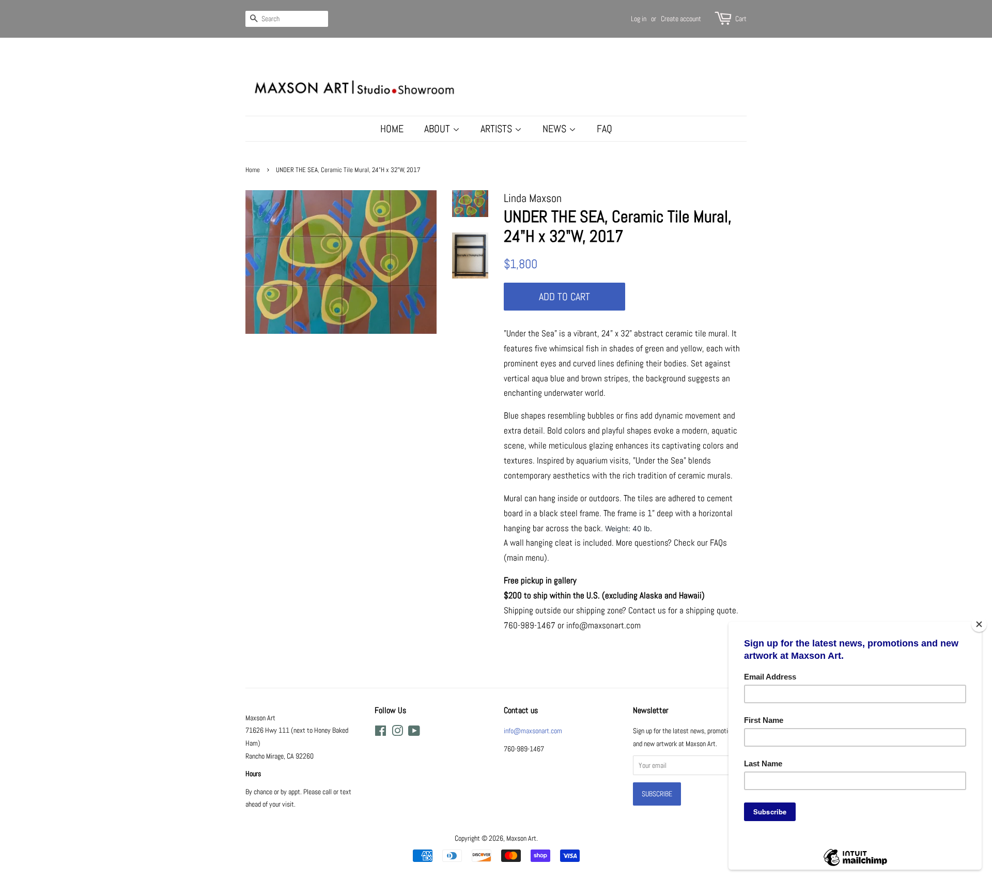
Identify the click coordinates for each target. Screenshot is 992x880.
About (438, 128)
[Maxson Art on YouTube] (414, 732)
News (555, 128)
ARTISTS (498, 128)
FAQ (604, 128)
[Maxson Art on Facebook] (380, 732)
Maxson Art (521, 838)
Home (392, 128)
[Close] (979, 624)
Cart (741, 18)
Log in (638, 18)
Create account (681, 18)
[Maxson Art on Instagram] (397, 732)
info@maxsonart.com (533, 730)
